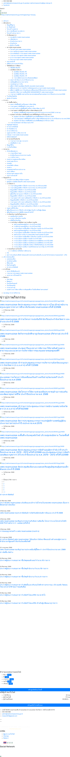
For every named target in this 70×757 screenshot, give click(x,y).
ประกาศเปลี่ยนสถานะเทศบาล (15, 31)
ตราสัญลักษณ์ (11, 27)
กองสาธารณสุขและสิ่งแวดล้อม (16, 159)
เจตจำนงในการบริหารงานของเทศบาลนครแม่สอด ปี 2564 (31, 234)
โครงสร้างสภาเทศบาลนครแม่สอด (20, 49)
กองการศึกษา (11, 171)
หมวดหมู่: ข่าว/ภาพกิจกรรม (11, 293)
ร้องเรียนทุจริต (11, 285)
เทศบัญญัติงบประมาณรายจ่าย (19, 82)
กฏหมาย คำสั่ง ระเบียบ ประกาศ (16, 133)
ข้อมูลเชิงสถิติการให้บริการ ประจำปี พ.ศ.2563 (24, 200)
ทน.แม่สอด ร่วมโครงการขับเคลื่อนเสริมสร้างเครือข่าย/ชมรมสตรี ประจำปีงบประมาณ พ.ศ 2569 (32, 378)
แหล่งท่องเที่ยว (11, 259)
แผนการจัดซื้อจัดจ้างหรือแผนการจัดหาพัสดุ (23, 104)
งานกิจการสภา (14, 157)
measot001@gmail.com (9, 716)
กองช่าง (9, 167)
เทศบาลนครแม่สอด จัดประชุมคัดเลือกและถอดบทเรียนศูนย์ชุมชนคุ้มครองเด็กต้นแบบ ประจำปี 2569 (34, 468)
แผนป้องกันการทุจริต (16, 216)
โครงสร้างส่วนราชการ (13, 33)
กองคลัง (9, 163)
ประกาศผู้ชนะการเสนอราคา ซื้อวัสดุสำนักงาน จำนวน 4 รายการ (23, 577)
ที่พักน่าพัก (10, 263)
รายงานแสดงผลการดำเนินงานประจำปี (21, 122)
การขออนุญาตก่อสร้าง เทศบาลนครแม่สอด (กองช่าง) (19, 531)
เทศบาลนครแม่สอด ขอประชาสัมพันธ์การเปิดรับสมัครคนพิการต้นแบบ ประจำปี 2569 (31, 513)
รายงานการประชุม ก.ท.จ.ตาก (19, 141)
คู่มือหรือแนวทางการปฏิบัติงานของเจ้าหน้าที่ (20, 212)
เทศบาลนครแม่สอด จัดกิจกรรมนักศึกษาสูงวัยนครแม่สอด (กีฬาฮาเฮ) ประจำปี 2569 (34, 334)
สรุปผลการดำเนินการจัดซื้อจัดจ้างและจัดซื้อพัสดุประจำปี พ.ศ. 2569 (34, 116)
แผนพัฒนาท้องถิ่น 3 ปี (20, 76)
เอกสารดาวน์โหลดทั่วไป (14, 275)
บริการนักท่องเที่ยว (9, 257)
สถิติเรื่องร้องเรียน (15, 220)
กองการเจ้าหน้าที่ (12, 175)
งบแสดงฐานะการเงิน (16, 84)
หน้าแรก (6, 21)
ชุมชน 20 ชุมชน (12, 98)
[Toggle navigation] (1, 17)
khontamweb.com (15, 729)
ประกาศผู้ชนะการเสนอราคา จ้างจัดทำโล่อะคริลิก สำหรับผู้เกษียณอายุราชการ (28, 603)
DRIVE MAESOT (12, 137)
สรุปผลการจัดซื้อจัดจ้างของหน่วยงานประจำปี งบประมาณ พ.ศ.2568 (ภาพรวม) (37, 112)
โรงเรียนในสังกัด (12, 96)
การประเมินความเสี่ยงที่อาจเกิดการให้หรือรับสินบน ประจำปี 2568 (33, 245)
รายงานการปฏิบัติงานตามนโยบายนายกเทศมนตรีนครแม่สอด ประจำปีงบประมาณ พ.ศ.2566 (37, 94)
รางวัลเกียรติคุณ (12, 147)
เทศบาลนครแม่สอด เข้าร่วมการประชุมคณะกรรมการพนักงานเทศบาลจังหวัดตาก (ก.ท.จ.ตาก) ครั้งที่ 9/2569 (34, 407)
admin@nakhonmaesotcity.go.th (12, 714)
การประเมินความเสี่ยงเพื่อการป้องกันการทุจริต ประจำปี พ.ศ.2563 (33, 232)
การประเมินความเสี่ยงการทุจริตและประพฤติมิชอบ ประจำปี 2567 (33, 243)
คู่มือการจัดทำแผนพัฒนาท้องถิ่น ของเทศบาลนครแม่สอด (27, 86)
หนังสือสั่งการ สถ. (15, 143)
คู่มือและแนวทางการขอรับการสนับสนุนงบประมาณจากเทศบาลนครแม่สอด (32, 88)
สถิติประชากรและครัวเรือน (15, 63)
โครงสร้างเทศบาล (12, 29)
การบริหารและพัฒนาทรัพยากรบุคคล (18, 179)
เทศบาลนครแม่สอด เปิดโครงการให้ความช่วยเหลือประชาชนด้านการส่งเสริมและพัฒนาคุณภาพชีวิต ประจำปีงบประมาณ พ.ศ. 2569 (34, 393)
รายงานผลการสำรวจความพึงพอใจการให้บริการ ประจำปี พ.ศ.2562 (30, 206)
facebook (6, 5)
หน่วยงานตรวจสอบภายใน (14, 173)
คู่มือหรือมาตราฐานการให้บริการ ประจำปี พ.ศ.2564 (26, 194)
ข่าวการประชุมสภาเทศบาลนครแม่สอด (22, 57)
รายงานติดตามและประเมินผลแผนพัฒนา (26, 78)
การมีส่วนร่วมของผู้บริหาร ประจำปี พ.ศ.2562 (27, 226)
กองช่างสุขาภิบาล (12, 161)
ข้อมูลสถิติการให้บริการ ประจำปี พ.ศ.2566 (23, 190)
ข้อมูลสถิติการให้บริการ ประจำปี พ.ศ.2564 (23, 196)
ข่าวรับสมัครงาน (12, 129)
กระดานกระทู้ (11, 287)
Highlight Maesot (12, 124)
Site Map (10, 279)
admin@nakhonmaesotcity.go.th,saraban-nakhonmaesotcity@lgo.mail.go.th (27, 3)
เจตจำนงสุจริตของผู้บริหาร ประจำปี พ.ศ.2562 (27, 224)
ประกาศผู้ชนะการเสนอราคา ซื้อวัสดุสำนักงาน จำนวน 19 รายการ (24, 568)
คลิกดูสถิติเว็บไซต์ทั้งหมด (35, 705)
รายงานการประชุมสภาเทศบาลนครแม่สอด (23, 55)
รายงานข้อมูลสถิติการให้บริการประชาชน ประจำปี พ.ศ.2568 (28, 186)
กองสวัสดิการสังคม (12, 165)
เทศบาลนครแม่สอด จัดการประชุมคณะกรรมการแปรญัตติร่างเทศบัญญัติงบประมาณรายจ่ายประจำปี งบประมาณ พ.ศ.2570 (33, 422)
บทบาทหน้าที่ (11, 61)
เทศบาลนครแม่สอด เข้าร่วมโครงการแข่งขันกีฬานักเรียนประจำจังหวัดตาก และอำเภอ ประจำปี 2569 (35, 320)
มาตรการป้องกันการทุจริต (18, 218)
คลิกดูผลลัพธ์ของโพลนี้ (35, 690)
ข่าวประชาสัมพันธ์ (12, 127)
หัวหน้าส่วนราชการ (16, 41)
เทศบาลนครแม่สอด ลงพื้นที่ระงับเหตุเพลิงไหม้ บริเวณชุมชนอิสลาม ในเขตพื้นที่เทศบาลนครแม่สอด (34, 436)
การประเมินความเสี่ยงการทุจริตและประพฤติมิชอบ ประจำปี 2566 (33, 240)
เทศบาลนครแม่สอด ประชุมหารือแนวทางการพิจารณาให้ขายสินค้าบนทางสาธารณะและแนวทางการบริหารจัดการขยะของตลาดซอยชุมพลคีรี (32, 349)
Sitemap (6, 736)
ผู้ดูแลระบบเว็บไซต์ (9, 734)
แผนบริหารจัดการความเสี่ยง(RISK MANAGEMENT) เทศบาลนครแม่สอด (31, 92)
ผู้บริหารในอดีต (14, 45)
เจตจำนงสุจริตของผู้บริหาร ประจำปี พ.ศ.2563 (27, 230)
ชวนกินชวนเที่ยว (12, 261)
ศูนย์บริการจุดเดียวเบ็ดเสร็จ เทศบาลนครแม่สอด (21, 181)
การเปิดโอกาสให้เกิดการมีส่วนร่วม (20, 251)
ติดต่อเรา (9, 281)
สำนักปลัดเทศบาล (12, 151)
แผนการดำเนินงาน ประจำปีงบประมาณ (22, 80)
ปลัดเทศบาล (14, 39)
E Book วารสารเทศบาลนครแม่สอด (17, 135)
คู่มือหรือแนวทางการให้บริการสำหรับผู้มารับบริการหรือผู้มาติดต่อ (26, 210)
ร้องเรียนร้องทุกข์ (12, 283)
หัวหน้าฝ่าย (13, 43)
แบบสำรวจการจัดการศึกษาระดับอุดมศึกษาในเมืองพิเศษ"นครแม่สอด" (27, 289)
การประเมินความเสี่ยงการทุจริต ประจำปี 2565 (28, 238)
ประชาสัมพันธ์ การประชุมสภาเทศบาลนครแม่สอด (25, 53)
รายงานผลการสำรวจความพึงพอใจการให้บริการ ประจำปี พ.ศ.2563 (30, 202)
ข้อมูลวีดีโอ (10, 145)
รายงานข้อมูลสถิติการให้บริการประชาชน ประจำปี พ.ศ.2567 (28, 188)
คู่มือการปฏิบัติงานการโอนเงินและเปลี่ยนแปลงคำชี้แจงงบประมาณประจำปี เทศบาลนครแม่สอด (38, 90)
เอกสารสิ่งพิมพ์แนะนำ (13, 271)
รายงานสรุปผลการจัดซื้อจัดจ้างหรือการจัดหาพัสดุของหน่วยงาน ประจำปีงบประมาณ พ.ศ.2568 (42, 118)
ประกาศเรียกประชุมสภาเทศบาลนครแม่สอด (23, 51)
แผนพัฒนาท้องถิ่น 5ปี (20, 72)
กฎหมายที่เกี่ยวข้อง (12, 208)
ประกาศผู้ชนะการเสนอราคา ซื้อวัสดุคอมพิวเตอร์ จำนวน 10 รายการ (25, 560)
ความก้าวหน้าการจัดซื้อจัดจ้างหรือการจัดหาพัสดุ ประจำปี (27, 108)
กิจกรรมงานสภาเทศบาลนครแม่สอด (21, 59)
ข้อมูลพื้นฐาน (11, 25)
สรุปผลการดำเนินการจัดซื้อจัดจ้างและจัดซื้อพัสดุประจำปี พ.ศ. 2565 (34, 120)
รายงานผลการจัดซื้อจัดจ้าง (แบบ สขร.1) (22, 106)
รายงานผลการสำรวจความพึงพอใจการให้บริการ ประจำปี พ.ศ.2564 (30, 198)
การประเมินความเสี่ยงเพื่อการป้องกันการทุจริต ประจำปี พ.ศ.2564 (33, 236)
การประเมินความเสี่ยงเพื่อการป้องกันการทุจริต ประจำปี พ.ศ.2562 (33, 228)
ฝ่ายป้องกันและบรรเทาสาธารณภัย (20, 155)
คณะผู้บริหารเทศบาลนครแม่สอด (20, 37)
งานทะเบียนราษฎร (16, 153)
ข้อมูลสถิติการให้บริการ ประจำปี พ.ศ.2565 (23, 192)
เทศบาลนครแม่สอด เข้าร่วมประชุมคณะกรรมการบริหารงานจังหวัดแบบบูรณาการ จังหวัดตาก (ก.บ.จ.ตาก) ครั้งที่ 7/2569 (34, 363)
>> (4, 492)
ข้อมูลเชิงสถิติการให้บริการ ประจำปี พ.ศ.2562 (24, 204)
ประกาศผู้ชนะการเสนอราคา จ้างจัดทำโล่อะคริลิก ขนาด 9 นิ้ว (23, 595)
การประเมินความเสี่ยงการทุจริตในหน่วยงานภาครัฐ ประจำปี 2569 (33, 247)
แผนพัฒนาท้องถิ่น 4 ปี (20, 74)
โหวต (9, 674)
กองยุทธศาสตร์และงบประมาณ (16, 169)
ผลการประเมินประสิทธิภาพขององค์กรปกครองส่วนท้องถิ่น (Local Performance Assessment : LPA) (37, 255)
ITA (8, 253)
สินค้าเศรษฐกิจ (11, 265)
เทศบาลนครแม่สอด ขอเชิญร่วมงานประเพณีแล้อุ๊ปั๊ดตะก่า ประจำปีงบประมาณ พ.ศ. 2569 (33, 550)
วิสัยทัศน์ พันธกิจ (15, 68)
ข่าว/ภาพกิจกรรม (12, 131)
